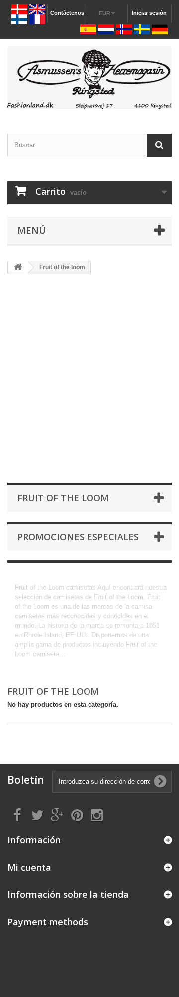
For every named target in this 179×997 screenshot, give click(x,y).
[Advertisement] (89, 379)
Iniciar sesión (149, 13)
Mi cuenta (29, 867)
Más (21, 663)
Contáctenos (67, 13)
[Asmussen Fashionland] (89, 77)
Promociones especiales (78, 537)
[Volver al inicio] (17, 267)
